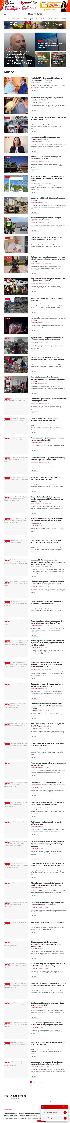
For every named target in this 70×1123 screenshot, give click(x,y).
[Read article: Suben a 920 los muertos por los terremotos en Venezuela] (16, 305)
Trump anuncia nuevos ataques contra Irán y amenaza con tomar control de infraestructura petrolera (47, 706)
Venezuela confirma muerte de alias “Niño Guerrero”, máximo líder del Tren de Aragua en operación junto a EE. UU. (47, 664)
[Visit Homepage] (35, 14)
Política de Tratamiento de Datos (28, 1115)
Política (24, 19)
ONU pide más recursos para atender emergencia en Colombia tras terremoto (50, 46)
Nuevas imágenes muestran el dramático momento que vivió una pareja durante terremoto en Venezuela (48, 379)
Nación (49, 19)
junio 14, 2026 (43, 625)
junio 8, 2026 (43, 767)
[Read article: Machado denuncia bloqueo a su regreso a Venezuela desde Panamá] (16, 144)
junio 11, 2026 (43, 710)
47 (41, 1082)
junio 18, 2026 (43, 586)
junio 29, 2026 (43, 141)
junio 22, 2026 (43, 482)
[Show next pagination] (45, 1082)
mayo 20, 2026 (43, 988)
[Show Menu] (5, 14)
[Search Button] (65, 14)
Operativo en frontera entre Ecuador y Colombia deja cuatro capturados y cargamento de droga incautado (47, 844)
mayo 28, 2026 (43, 887)
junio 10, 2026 (43, 728)
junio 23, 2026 (43, 462)
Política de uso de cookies (11, 1115)
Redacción (35, 647)
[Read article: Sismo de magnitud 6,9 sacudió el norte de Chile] (16, 929)
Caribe (42, 19)
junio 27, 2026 (45, 263)
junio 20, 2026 (45, 525)
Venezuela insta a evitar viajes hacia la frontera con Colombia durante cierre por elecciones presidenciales (47, 521)
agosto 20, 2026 (42, 66)
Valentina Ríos (12, 66)
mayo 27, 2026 (43, 907)
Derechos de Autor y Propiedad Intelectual (30, 1113)
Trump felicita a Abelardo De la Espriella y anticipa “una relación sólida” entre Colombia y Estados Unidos (47, 499)
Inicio (7, 19)
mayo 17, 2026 (43, 1047)
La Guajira (15, 19)
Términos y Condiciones (10, 1113)
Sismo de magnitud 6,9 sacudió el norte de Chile (47, 922)
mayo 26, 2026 (43, 925)
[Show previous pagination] (24, 1082)
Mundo (57, 19)
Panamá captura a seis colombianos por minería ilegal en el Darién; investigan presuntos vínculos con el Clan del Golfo (47, 643)
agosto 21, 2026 (21, 66)
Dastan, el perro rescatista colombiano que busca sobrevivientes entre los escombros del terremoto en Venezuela (48, 259)
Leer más (35, 90)
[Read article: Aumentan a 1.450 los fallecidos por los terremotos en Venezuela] (16, 205)
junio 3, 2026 (43, 807)
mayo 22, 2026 (43, 968)
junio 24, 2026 (43, 442)
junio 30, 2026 (45, 82)
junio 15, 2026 (43, 606)
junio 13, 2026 (43, 647)
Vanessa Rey (35, 102)
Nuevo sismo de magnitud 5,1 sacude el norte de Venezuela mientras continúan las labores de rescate (47, 178)
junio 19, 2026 (45, 566)
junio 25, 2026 (43, 383)
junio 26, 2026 (43, 283)
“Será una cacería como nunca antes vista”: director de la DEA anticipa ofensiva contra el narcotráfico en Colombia (19, 57)
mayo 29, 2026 (43, 826)
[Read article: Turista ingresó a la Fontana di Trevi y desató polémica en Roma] (16, 829)
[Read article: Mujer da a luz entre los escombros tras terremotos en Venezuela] (16, 325)
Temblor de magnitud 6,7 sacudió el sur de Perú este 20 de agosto (43, 59)
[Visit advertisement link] (35, 6)
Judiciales (33, 19)
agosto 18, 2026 (58, 66)
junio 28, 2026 (43, 202)
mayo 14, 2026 (43, 1066)
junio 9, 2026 (43, 748)
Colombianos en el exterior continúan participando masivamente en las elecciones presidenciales (46, 944)
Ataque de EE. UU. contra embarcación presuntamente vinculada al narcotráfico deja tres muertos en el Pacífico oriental (48, 562)
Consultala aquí (32, 1121)
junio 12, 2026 (43, 688)
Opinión (65, 19)
